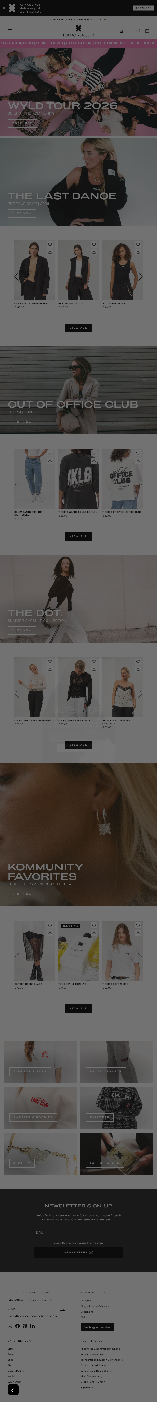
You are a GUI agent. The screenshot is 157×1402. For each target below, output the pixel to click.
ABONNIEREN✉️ (78, 737)
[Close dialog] (109, 653)
